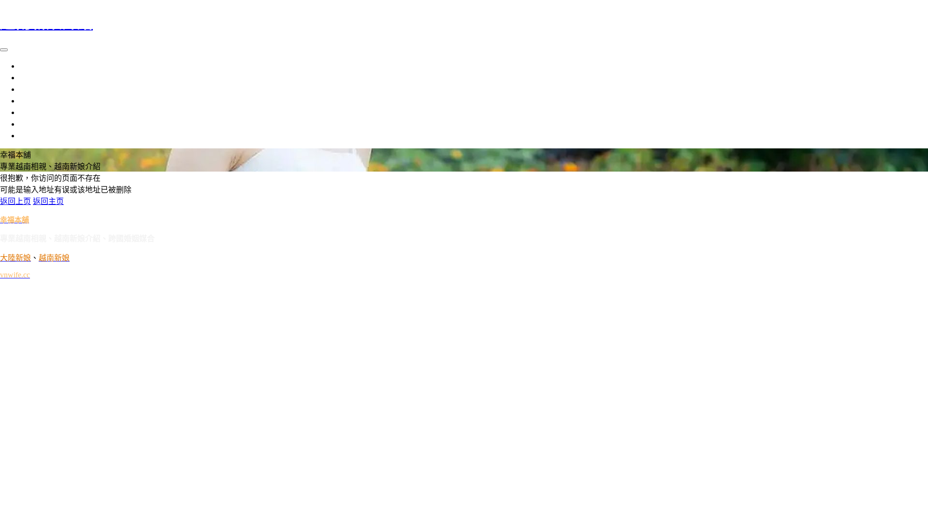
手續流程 (34, 101)
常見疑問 (34, 135)
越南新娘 (34, 89)
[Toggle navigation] (4, 49)
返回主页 (48, 201)
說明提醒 (34, 112)
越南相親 (34, 77)
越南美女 (34, 66)
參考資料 (34, 124)
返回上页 (15, 201)
